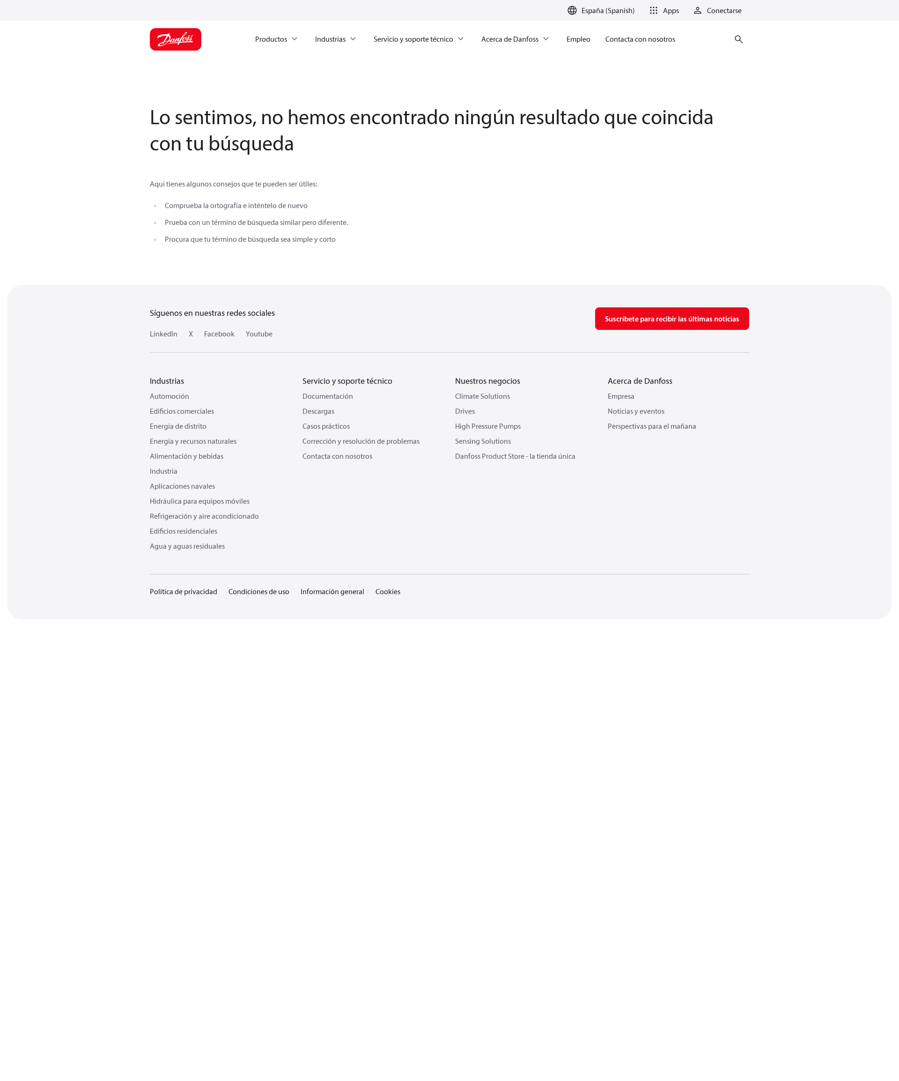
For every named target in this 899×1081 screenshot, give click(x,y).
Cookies (388, 591)
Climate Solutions (482, 396)
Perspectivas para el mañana (652, 426)
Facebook (219, 333)
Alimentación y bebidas (186, 456)
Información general (332, 591)
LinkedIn (163, 333)
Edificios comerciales (182, 411)
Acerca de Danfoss (640, 380)
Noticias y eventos (636, 411)
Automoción (169, 396)
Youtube (259, 333)
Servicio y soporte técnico (347, 380)
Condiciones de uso (258, 591)
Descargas (318, 411)
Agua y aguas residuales (187, 546)
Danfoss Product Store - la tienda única (515, 456)
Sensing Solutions (483, 441)
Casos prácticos (326, 426)
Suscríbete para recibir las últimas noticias (672, 318)
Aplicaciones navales (182, 486)
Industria (163, 471)
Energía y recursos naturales (193, 441)
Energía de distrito (178, 426)
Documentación (327, 396)
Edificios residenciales (183, 531)
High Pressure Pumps (488, 426)
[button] (662, 10)
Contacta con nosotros (337, 456)
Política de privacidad (183, 591)
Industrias (167, 380)
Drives (465, 411)
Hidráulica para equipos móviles (200, 501)
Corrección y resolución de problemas (361, 441)
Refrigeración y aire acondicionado (204, 516)
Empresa (621, 396)
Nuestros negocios (487, 380)
